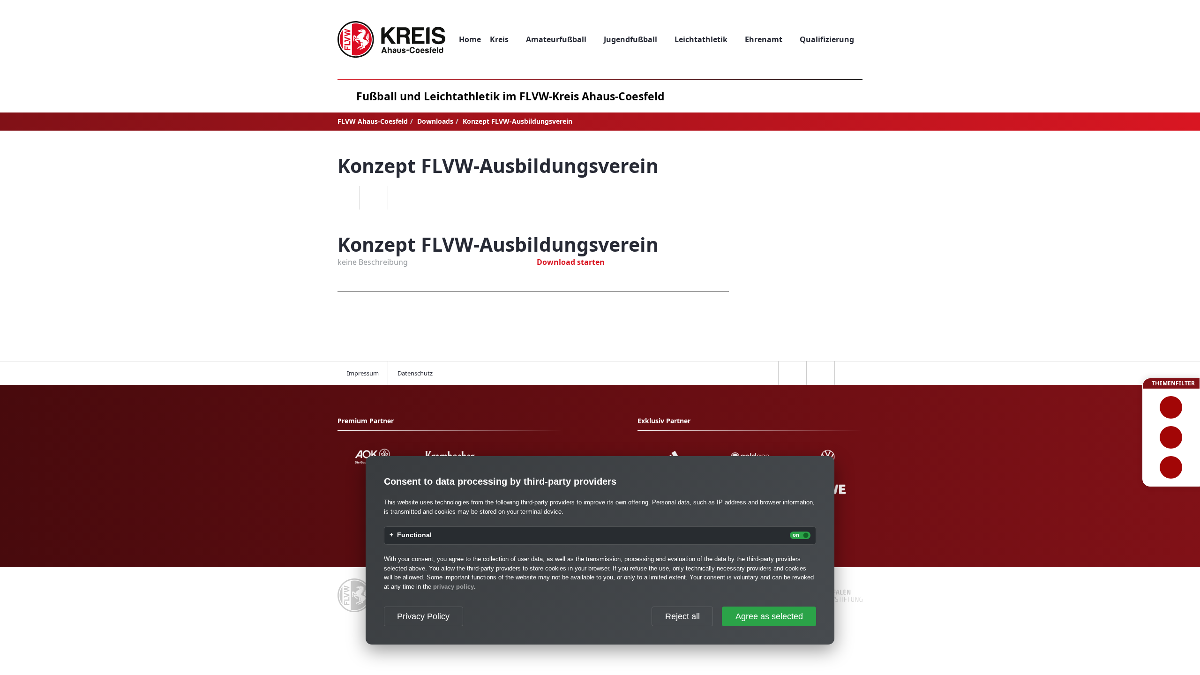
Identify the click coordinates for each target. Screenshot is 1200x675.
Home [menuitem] (470, 39)
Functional (414, 535)
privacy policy (453, 586)
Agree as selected (769, 616)
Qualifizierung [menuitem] (827, 39)
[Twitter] (374, 198)
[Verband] (1171, 467)
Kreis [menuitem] (499, 39)
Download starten (571, 262)
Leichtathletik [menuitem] (701, 39)
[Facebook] (345, 198)
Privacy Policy (423, 616)
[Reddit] (402, 198)
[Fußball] (1171, 407)
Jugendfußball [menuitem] (630, 39)
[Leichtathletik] (1171, 437)
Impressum (363, 373)
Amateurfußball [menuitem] (556, 39)
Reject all (682, 616)
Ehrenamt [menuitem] (763, 39)
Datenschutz (415, 373)
